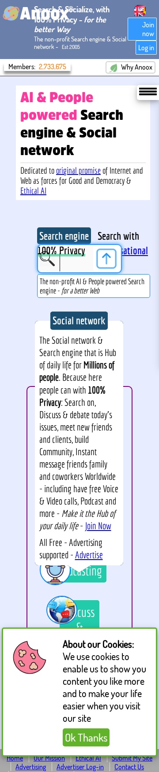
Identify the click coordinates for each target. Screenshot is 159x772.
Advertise (89, 554)
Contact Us (129, 766)
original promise (78, 170)
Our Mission (49, 757)
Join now (148, 29)
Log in (146, 47)
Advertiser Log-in (80, 766)
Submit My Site (132, 757)
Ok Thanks (86, 737)
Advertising (30, 766)
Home (15, 757)
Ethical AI (33, 191)
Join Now (98, 525)
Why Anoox (136, 67)
